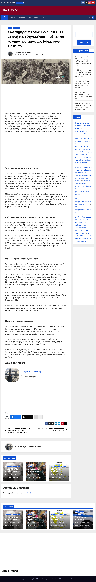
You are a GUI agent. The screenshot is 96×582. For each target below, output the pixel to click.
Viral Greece (9, 10)
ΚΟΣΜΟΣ (22, 17)
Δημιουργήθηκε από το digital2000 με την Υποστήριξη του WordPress (38, 579)
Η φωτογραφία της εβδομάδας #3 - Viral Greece (82, 125)
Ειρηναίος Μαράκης (13, 526)
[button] (89, 17)
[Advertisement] (36, 99)
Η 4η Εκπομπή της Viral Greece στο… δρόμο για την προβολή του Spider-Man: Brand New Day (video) (83, 157)
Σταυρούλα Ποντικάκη (24, 52)
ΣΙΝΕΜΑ (18, 466)
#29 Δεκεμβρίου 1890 (35, 54)
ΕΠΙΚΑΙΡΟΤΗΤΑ (78, 514)
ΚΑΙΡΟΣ (44, 17)
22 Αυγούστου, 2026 (13, 523)
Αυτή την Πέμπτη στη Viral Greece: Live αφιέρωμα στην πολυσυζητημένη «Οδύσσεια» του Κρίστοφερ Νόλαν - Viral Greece (83, 225)
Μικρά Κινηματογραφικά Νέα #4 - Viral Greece (83, 201)
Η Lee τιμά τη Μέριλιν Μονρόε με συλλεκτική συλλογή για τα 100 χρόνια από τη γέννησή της (83, 61)
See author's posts (30, 377)
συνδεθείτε (28, 493)
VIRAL (10, 28)
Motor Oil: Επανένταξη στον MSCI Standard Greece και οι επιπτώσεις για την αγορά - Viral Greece (83, 143)
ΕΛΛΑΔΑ (12, 17)
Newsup (65, 579)
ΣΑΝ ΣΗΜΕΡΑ (33, 17)
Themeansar (74, 579)
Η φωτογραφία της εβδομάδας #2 (81, 131)
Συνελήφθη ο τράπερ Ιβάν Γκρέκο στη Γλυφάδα (50, 429)
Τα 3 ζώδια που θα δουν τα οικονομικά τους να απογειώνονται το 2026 (19, 430)
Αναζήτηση (84, 42)
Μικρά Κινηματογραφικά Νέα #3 (83, 209)
